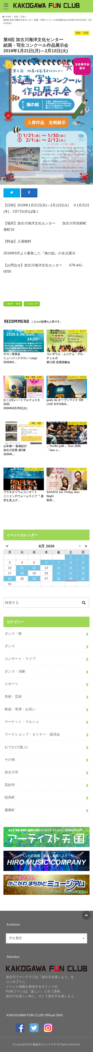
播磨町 (10, 810)
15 (70, 568)
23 (83, 573)
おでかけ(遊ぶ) (16, 747)
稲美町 (10, 797)
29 (70, 578)
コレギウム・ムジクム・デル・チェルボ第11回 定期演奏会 (66, 358)
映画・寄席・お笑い (20, 709)
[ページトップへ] (86, 915)
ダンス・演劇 (15, 671)
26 (34, 578)
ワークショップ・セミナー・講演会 (32, 734)
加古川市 (33, 303)
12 (34, 568)
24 (9, 578)
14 (58, 568)
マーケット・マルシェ (22, 721)
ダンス (10, 646)
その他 (10, 759)
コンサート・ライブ (20, 658)
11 (22, 568)
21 (58, 573)
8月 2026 (47, 546)
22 (70, 573)
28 (58, 578)
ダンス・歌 (13, 633)
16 (83, 568)
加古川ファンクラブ (44, 1044)
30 (83, 578)
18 (22, 573)
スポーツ (11, 684)
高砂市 (10, 785)
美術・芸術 (14, 303)
